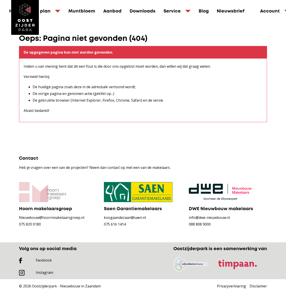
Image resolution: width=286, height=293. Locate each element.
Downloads (143, 11)
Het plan (40, 11)
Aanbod (112, 11)
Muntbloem (81, 11)
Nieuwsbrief (230, 11)
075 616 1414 (115, 224)
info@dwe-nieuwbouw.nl (209, 217)
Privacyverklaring (231, 286)
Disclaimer (258, 286)
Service (172, 11)
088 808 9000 (200, 224)
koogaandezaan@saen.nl (125, 217)
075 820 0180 (30, 224)
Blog (204, 11)
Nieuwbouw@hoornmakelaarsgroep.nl (51, 217)
